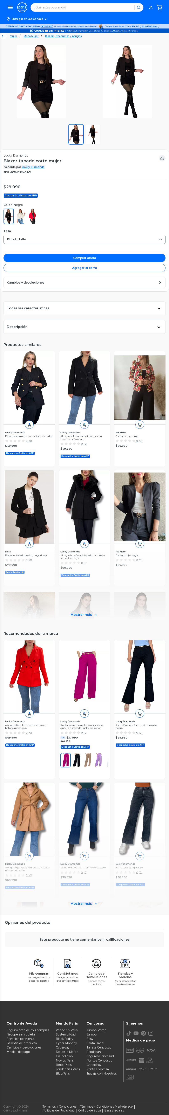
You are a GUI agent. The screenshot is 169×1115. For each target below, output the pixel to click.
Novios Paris (65, 1060)
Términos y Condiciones (59, 1106)
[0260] (88, 760)
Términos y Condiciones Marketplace (106, 1106)
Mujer (13, 36)
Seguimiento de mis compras (28, 1030)
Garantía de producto (22, 1043)
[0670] (65, 760)
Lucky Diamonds (33, 167)
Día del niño (64, 1056)
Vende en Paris (66, 1030)
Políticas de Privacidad (58, 1110)
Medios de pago (18, 1052)
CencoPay (94, 1065)
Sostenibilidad (66, 1034)
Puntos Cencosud (99, 1060)
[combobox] (84, 239)
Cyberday (62, 1047)
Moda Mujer (31, 36)
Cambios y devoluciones (24, 1047)
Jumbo (92, 1034)
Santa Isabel (95, 1043)
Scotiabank (94, 1052)
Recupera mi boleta (21, 1034)
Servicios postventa (21, 1039)
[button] (84, 19)
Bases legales (114, 1110)
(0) (30, 440)
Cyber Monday (66, 1043)
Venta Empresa (98, 1069)
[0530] (99, 760)
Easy (90, 1039)
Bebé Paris (64, 1065)
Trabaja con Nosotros (102, 1073)
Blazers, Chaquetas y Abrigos (63, 36)
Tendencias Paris (68, 1069)
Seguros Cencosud (100, 1056)
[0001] (77, 760)
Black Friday (64, 1039)
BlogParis (63, 1073)
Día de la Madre (67, 1052)
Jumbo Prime (96, 1030)
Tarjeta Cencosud (99, 1047)
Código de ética (89, 1110)
